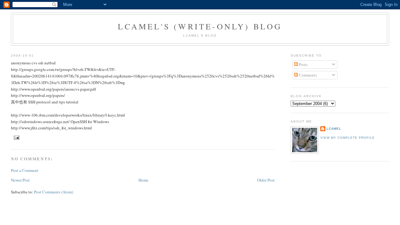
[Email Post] (16, 137)
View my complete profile (347, 137)
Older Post (266, 180)
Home (143, 180)
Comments (307, 75)
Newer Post (20, 180)
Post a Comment (24, 170)
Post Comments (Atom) (53, 192)
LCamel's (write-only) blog (200, 26)
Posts (303, 64)
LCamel (334, 128)
